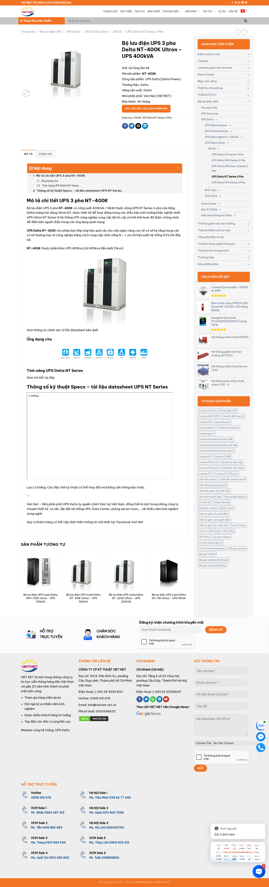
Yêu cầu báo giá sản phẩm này (146, 108)
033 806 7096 (113, 812)
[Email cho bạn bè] (138, 126)
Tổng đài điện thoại (211, 237)
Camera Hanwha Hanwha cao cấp (218, 445)
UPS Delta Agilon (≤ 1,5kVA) (222, 137)
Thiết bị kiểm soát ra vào (214, 230)
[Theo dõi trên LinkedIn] (243, 2)
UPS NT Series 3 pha (146, 208)
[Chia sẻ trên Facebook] (125, 126)
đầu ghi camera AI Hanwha (213, 559)
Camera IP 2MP (222, 456)
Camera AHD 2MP (209, 416)
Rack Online (227, 508)
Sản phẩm (153, 11)
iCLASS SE (205, 502)
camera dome (206, 427)
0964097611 (115, 827)
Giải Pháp (191, 11)
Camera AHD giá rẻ (233, 416)
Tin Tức (207, 11)
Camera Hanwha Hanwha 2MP (216, 439)
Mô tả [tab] (28, 154)
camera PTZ (206, 473)
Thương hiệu (206, 257)
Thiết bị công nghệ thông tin (216, 243)
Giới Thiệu (126, 11)
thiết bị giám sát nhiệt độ (213, 525)
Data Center (206, 74)
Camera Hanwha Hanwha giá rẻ (216, 450)
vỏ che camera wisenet (212, 548)
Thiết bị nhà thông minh (213, 250)
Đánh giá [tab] (45, 154)
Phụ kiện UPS (209, 107)
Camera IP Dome (208, 467)
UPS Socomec (210, 113)
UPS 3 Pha (228, 531)
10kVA (117, 31)
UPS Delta (73, 31)
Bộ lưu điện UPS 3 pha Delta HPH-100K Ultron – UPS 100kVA (40, 598)
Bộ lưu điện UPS (50, 31)
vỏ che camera (222, 536)
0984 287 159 (54, 812)
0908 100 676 (100, 698)
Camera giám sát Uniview (215, 67)
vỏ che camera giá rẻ (210, 542)
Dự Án (222, 11)
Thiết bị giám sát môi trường (216, 223)
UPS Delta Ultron (96, 31)
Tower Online (238, 525)
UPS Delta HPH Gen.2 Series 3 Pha (230, 168)
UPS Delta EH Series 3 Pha (228, 154)
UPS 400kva (74, 248)
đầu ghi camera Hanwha (212, 565)
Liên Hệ (233, 11)
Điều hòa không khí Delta (216, 215)
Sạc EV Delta (209, 209)
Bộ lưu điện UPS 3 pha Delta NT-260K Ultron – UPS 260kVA (126, 598)
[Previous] (21, 581)
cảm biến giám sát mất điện (214, 490)
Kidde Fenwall (222, 502)
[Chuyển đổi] (248, 54)
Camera (203, 61)
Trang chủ (28, 31)
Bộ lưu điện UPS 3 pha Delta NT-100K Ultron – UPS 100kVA (83, 598)
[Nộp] (245, 21)
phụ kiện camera (208, 508)
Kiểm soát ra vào (209, 54)
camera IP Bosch (208, 462)
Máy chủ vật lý (207, 81)
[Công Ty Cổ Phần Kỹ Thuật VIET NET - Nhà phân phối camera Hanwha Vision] (27, 11)
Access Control (207, 410)
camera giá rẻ (206, 433)
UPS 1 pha (210, 190)
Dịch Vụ (140, 11)
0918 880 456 (52, 827)
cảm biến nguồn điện (210, 496)
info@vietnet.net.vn (102, 705)
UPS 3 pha (211, 196)
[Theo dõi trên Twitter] (236, 2)
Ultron (202, 531)
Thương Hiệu (170, 11)
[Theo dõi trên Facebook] (232, 2)
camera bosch (222, 421)
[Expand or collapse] (178, 167)
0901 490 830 (59, 857)
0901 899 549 (55, 842)
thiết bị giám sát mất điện (213, 513)
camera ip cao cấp (231, 462)
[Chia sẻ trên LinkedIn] (145, 126)
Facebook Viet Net (129, 522)
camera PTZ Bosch (227, 473)
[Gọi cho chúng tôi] (153, 699)
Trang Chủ (110, 11)
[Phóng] (25, 93)
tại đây (50, 377)
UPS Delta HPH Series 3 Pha (228, 160)
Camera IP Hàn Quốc (232, 467)
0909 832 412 (119, 842)
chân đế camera (208, 479)
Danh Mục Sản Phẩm (37, 20)
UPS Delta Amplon (216, 125)
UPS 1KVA (214, 531)
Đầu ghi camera (237, 548)
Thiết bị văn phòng (210, 88)
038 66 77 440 (120, 797)
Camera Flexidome (228, 427)
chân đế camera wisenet (213, 485)
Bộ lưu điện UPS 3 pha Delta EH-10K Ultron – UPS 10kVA (169, 596)
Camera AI (204, 421)
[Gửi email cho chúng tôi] (239, 2)
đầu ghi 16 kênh (207, 554)
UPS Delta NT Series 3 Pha (145, 31)
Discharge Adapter (235, 496)
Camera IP (204, 456)
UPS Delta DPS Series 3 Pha (228, 182)
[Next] (188, 581)
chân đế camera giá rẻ (232, 479)
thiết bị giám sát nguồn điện (214, 519)
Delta (144, 85)
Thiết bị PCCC (207, 94)
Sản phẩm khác (208, 264)
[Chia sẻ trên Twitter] (132, 126)
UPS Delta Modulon (216, 131)
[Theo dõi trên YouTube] (246, 2)
